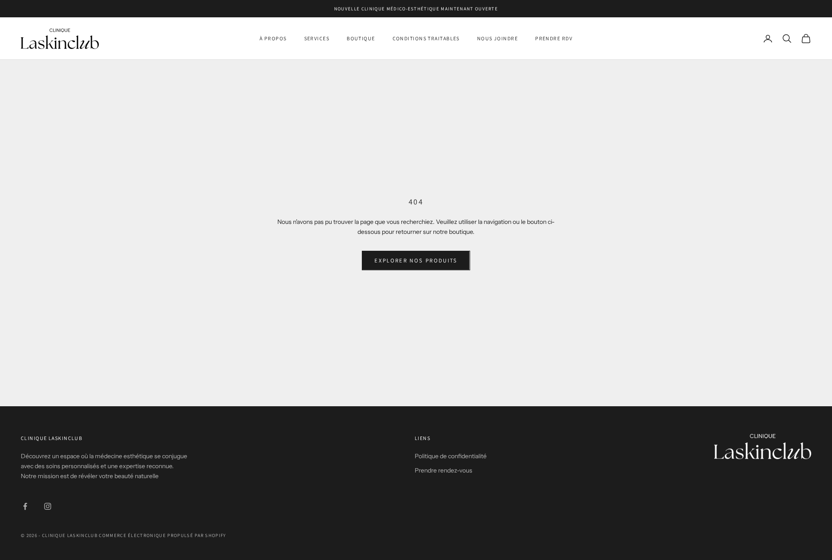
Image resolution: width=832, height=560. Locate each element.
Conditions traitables (426, 38)
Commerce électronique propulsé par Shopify (162, 535)
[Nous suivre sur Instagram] (47, 506)
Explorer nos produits (415, 260)
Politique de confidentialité (451, 456)
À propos (273, 38)
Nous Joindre (497, 38)
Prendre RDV (553, 38)
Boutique (361, 38)
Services (317, 38)
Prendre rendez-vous (443, 470)
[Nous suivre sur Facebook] (25, 506)
